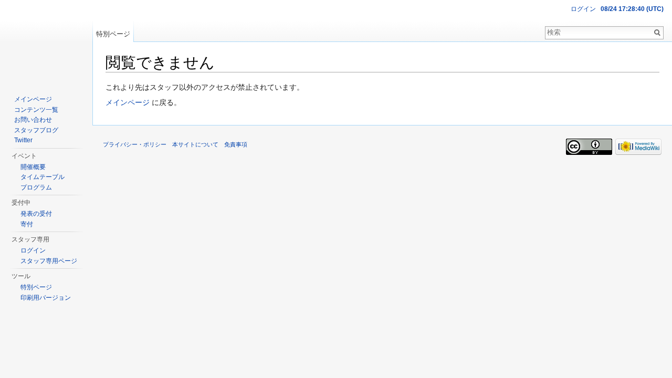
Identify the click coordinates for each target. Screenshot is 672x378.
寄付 (26, 224)
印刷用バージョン (45, 297)
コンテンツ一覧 (36, 109)
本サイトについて (195, 144)
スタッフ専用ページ (48, 261)
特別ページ (113, 34)
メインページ (128, 102)
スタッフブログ (36, 130)
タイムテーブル (42, 177)
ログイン (583, 9)
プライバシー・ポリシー (134, 144)
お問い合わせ (33, 119)
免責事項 (235, 144)
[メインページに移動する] (46, 42)
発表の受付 (36, 213)
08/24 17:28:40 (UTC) (632, 9)
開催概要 (33, 167)
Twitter (23, 140)
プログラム (36, 187)
